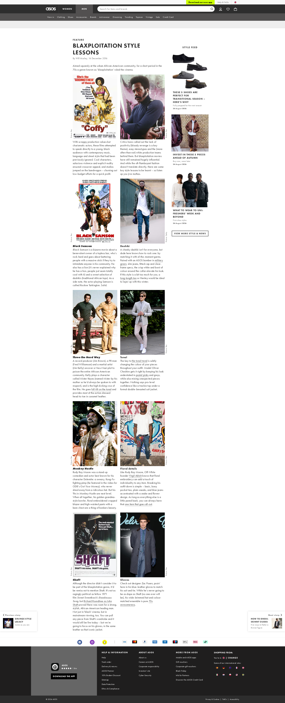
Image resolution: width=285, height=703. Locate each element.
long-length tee (128, 278)
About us (142, 657)
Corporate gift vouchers (186, 666)
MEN (84, 9)
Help (104, 657)
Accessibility (234, 699)
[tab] (51, 17)
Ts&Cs (224, 699)
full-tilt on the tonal (101, 389)
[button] (217, 668)
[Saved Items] (228, 8)
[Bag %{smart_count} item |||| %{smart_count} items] (235, 8)
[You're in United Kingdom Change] (235, 2)
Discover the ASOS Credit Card (189, 679)
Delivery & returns (109, 666)
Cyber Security (145, 675)
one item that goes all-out (138, 504)
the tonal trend (139, 360)
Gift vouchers (181, 662)
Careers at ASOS (146, 662)
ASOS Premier (108, 670)
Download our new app (200, 2)
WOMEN (67, 9)
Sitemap (105, 679)
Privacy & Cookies (212, 699)
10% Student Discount (111, 675)
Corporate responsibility (149, 666)
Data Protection (108, 684)
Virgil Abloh (135, 475)
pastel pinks (142, 375)
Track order (106, 662)
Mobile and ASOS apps (186, 657)
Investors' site (144, 670)
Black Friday (181, 670)
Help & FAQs (223, 2)
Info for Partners (182, 675)
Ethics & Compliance (110, 688)
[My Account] (220, 8)
